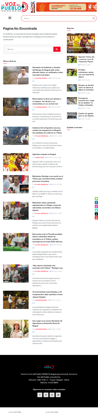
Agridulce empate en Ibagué (44, 154)
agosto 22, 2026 (51, 157)
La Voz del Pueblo (15, 412)
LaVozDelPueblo (41, 78)
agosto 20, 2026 (84, 80)
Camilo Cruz (39, 157)
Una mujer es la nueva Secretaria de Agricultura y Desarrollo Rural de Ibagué (47, 323)
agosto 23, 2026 (55, 78)
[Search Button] (56, 49)
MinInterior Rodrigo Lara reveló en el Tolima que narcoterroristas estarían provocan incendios (47, 178)
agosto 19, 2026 (84, 93)
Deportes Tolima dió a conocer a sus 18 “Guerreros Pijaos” (86, 59)
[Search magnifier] (93, 18)
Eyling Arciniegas (41, 136)
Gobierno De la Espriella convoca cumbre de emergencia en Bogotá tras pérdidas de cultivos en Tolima (47, 130)
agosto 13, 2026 (84, 119)
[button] (10, 18)
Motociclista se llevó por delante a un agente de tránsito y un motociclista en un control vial (46, 101)
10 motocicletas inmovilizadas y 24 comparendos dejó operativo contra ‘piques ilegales (47, 294)
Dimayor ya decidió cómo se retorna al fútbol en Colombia (86, 87)
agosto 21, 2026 (84, 64)
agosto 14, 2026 (84, 108)
